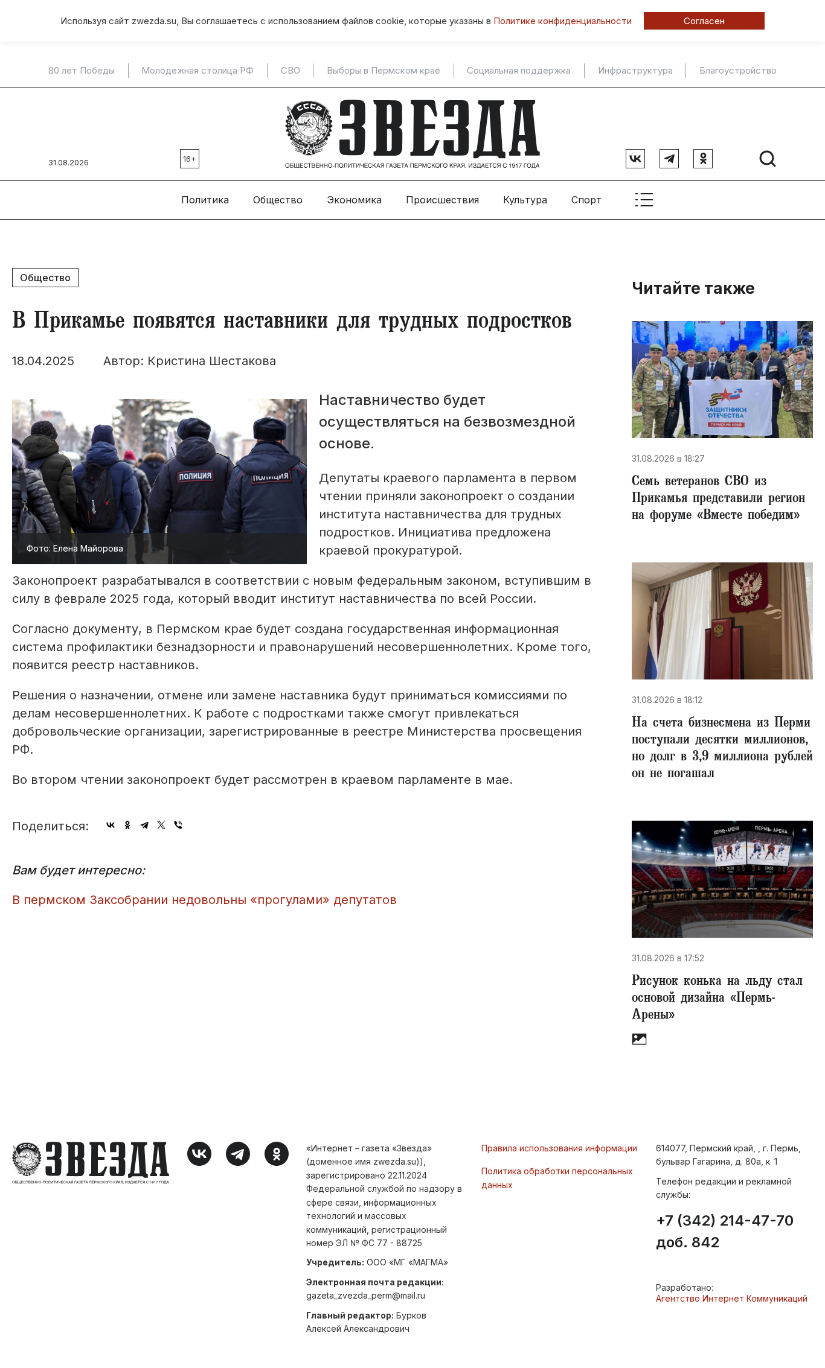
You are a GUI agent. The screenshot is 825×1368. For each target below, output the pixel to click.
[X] (161, 825)
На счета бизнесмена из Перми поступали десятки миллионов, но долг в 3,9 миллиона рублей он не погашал (722, 749)
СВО (290, 70)
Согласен (704, 21)
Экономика (354, 200)
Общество (278, 200)
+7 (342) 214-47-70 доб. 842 (725, 1231)
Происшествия (442, 200)
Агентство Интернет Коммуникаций (731, 1298)
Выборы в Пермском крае (383, 70)
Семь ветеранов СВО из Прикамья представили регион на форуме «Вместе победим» (718, 499)
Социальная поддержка (519, 70)
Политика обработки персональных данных (557, 1177)
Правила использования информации (559, 1148)
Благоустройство (738, 70)
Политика (205, 200)
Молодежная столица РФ (197, 70)
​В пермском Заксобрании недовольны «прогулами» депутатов (204, 899)
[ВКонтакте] (110, 825)
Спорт (586, 200)
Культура (525, 200)
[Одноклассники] (127, 825)
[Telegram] (144, 825)
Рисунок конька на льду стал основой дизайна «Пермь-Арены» (717, 999)
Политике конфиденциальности (562, 21)
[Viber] (178, 825)
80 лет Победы (81, 70)
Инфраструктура (635, 70)
